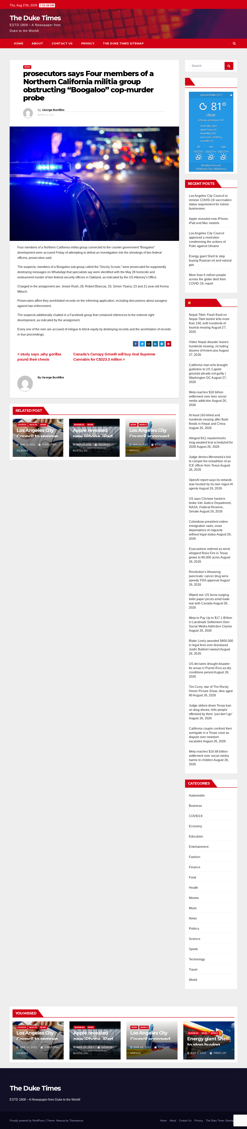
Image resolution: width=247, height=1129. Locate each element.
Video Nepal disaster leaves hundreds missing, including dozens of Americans (208, 346)
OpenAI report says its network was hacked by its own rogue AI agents (211, 484)
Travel (193, 969)
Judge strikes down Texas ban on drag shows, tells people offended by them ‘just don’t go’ (210, 710)
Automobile (197, 795)
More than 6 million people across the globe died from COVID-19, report (207, 279)
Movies (194, 898)
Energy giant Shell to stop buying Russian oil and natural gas (210, 260)
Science (194, 938)
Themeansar (76, 1120)
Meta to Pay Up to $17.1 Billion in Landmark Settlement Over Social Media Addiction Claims (210, 622)
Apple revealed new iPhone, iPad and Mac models (93, 436)
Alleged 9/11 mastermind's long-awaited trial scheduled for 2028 (211, 442)
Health (33, 425)
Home (18, 43)
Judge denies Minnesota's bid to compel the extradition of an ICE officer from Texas (210, 461)
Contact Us (62, 43)
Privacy (88, 43)
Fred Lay (220, 1053)
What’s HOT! (203, 303)
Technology (197, 959)
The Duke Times (35, 18)
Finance (194, 867)
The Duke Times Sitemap (123, 43)
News (27, 67)
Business (79, 425)
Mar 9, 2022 (198, 1053)
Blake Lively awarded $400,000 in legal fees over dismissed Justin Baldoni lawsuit (211, 645)
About (37, 43)
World (143, 425)
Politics (194, 928)
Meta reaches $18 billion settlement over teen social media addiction (207, 396)
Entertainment (199, 846)
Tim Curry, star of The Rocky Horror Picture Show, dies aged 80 (211, 691)
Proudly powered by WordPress (28, 1120)
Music (193, 908)
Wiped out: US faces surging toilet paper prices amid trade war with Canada (209, 599)
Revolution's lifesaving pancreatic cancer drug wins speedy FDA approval (208, 576)
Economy (195, 826)
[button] (234, 43)
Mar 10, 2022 (28, 1047)
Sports (193, 949)
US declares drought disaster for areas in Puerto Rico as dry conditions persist (210, 668)
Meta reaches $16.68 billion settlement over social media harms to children (209, 756)
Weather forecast (211, 167)
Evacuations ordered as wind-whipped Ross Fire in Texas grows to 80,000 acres (210, 553)
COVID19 (22, 425)
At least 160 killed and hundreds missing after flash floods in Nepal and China (208, 419)
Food (192, 877)
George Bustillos (53, 110)
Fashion (194, 857)
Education (196, 836)
